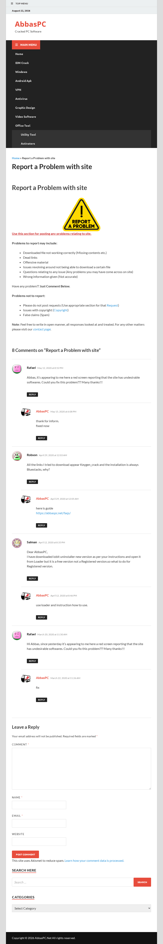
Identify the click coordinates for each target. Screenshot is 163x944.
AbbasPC (30, 24)
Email (17, 815)
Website (18, 834)
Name (17, 797)
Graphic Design (25, 107)
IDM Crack (22, 63)
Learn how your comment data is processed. (94, 860)
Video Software (25, 116)
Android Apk (23, 80)
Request (112, 305)
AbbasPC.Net (43, 938)
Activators (28, 143)
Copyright (61, 310)
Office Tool (22, 125)
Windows (21, 71)
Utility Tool (28, 134)
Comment (20, 744)
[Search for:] (81, 882)
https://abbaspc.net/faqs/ (53, 513)
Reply (32, 394)
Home (19, 54)
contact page (41, 329)
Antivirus (21, 98)
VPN (18, 89)
